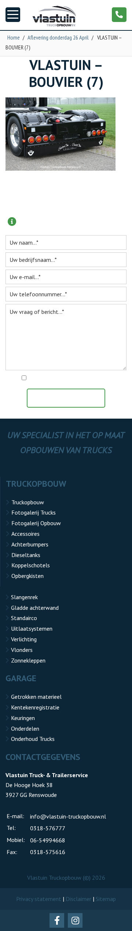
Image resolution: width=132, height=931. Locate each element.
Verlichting (24, 639)
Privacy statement (38, 898)
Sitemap (106, 898)
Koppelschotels (30, 565)
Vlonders (22, 649)
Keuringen (23, 718)
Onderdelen (25, 728)
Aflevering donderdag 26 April (58, 37)
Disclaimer (78, 898)
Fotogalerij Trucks (33, 512)
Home (13, 37)
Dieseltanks (25, 555)
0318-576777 (47, 828)
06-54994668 (47, 840)
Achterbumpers (29, 544)
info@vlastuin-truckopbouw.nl (68, 816)
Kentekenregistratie (35, 707)
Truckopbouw (27, 502)
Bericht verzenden (69, 398)
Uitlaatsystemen (31, 628)
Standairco (24, 618)
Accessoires (25, 533)
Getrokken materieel (36, 696)
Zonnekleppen (28, 660)
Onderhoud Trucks (33, 738)
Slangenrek (24, 597)
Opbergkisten (27, 575)
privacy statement (97, 378)
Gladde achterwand (35, 607)
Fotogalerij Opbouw (36, 523)
